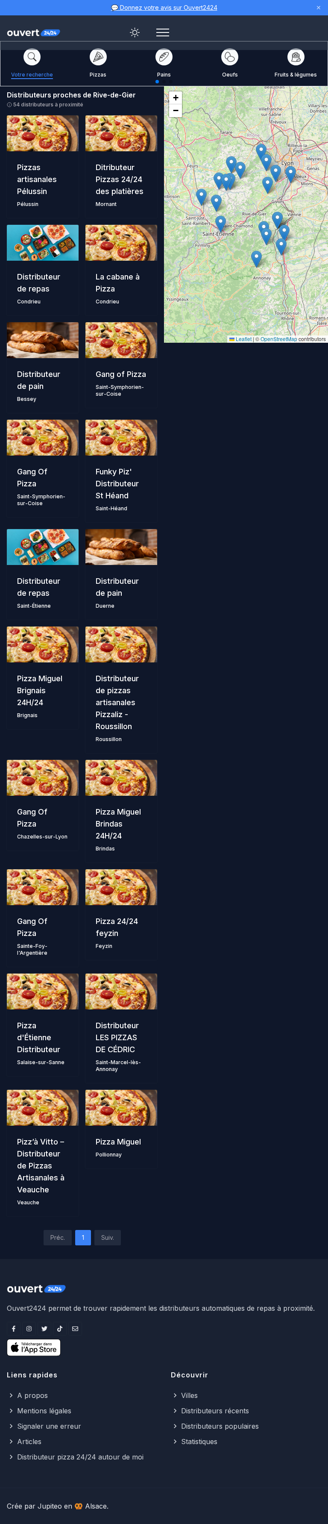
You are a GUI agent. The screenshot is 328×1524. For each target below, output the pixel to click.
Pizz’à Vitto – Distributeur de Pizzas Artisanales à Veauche (40, 1165)
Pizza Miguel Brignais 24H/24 (39, 690)
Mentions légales (44, 1410)
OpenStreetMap (279, 338)
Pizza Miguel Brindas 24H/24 (118, 823)
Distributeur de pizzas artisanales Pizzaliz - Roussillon (117, 702)
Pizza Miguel (118, 1141)
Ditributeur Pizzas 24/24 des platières (120, 179)
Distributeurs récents (215, 1410)
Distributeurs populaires (220, 1426)
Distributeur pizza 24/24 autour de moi (80, 1457)
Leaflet (243, 338)
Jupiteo (50, 1506)
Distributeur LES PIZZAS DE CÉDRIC (117, 1037)
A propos (32, 1395)
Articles (29, 1441)
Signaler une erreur (49, 1426)
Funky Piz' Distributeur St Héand (117, 483)
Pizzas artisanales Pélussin (37, 179)
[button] (267, 185)
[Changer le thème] (135, 32)
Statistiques (199, 1441)
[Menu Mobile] (162, 32)
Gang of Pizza (121, 374)
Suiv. (107, 1237)
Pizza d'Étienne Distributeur (38, 1037)
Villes (189, 1395)
